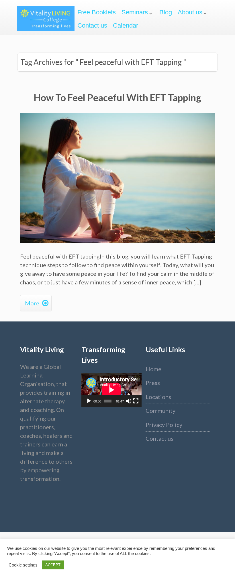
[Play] (89, 401)
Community (160, 410)
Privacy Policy (164, 424)
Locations (158, 396)
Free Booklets (96, 12)
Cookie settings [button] (23, 565)
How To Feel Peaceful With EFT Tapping (117, 97)
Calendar (125, 25)
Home (153, 368)
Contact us (92, 25)
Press (153, 382)
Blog (165, 12)
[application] (111, 390)
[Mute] (129, 401)
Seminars (135, 12)
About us (190, 12)
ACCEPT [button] (52, 565)
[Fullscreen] (136, 401)
